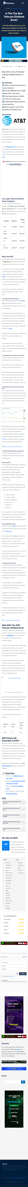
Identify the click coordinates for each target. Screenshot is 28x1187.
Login (25, 957)
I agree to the (8, 976)
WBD (15, 147)
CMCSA (4, 439)
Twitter (21, 692)
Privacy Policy (11, 976)
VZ (20, 436)
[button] (22, 3)
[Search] (23, 1082)
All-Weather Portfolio (16, 8)
